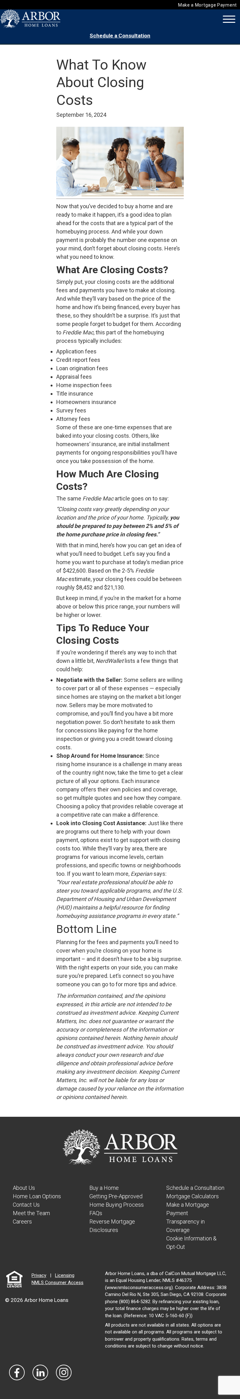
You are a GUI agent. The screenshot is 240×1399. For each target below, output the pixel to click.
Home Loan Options (37, 1196)
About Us (24, 1188)
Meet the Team (31, 1213)
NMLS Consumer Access (57, 1282)
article (122, 498)
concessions (81, 730)
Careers (22, 1221)
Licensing (64, 1275)
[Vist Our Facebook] (17, 1372)
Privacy (39, 1275)
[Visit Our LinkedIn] (40, 1372)
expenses (139, 427)
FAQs (95, 1213)
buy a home (139, 206)
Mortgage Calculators (192, 1196)
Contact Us (26, 1204)
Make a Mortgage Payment (207, 4)
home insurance (91, 764)
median (160, 562)
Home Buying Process (116, 1204)
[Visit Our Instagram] (64, 1372)
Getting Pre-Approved (115, 1196)
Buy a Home (104, 1188)
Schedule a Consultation (120, 35)
